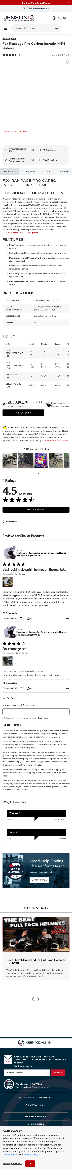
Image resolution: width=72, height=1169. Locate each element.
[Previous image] (33, 999)
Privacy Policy (31, 1154)
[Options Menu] (67, 618)
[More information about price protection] (66, 160)
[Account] (54, 18)
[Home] (19, 18)
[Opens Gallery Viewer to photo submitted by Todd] (10, 460)
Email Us (38, 1105)
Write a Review (36, 509)
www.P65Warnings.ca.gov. (56, 440)
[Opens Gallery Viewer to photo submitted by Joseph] (56, 460)
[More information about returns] (66, 150)
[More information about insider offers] (32, 160)
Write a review (23, 413)
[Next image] (38, 999)
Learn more (43, 718)
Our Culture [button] (35, 1124)
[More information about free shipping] (32, 150)
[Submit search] (57, 28)
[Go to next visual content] (38, 472)
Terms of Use (10, 1154)
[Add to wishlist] (67, 63)
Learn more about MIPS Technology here (20, 233)
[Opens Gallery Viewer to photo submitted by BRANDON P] (40, 460)
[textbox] (36, 712)
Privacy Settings (12, 1163)
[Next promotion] (63, 8)
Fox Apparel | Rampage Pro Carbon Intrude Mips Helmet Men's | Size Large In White (41, 554)
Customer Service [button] (35, 1116)
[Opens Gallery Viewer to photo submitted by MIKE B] (25, 460)
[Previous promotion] (8, 8)
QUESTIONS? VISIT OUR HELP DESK (36, 1097)
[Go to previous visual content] (33, 472)
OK (30, 1163)
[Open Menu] (5, 28)
